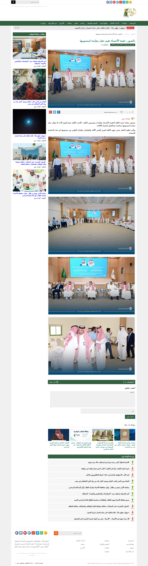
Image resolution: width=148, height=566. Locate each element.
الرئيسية (133, 23)
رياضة (83, 23)
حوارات (43, 23)
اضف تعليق (52, 382)
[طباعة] (121, 112)
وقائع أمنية (103, 23)
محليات (124, 23)
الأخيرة (61, 23)
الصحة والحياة (92, 23)
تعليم (76, 23)
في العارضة (52, 23)
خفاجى (37, 563)
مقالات (69, 23)
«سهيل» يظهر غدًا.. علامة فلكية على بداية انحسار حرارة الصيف (100, 28)
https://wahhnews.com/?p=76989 (110, 112)
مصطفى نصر (21, 563)
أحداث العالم (114, 23)
